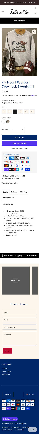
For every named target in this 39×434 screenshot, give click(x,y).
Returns (14, 192)
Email (6, 320)
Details (5, 192)
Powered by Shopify (21, 423)
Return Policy (6, 371)
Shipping (23, 192)
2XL (26, 111)
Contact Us (6, 374)
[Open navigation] (4, 11)
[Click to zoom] (34, 31)
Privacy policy (15, 427)
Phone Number (9, 327)
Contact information (7, 429)
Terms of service (26, 427)
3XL (32, 111)
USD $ (31, 394)
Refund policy (6, 427)
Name (6, 312)
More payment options (19, 148)
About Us (5, 368)
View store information (10, 183)
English (8, 394)
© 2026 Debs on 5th (8, 423)
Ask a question (8, 197)
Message (7, 334)
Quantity (5, 129)
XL (20, 111)
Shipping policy (19, 429)
